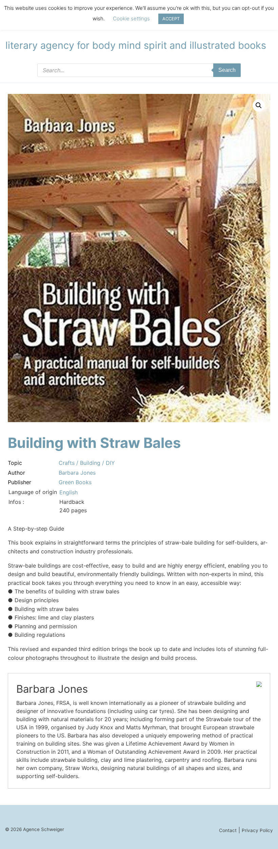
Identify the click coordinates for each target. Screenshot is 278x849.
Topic (15, 462)
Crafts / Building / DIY (87, 462)
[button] (259, 105)
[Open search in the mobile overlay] (139, 70)
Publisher (19, 482)
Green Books (75, 482)
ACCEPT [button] (171, 18)
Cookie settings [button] (131, 18)
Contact (228, 830)
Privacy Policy (257, 830)
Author (16, 472)
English (68, 492)
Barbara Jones (77, 472)
